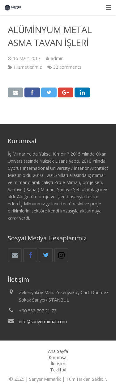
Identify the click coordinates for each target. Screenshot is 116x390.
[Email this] (15, 92)
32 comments (67, 67)
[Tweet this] (49, 92)
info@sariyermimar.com (43, 321)
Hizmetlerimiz (28, 67)
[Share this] (32, 92)
